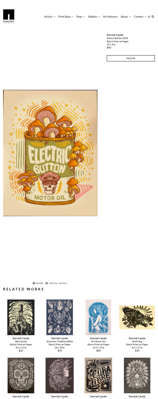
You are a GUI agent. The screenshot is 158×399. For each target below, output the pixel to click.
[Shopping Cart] (149, 16)
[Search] (153, 16)
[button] (49, 16)
